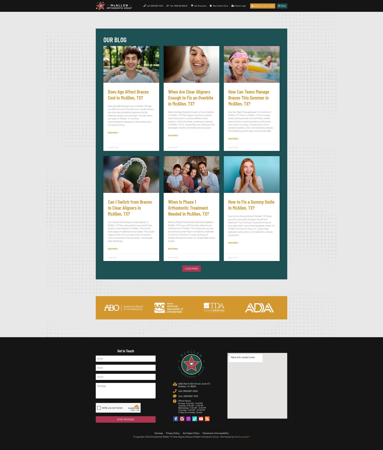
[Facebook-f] (175, 418)
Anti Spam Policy (191, 433)
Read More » (113, 133)
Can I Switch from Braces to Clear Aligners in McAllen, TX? (130, 208)
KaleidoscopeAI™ (242, 437)
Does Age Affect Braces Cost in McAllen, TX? (128, 95)
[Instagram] (188, 418)
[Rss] (207, 418)
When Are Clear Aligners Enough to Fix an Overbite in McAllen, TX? (190, 98)
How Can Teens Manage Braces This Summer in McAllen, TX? (248, 98)
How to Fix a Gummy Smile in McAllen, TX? (251, 205)
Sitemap (158, 433)
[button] (191, 268)
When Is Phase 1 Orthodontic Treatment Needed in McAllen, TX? (188, 208)
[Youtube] (201, 418)
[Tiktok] (194, 418)
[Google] (182, 418)
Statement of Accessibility (216, 433)
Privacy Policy (173, 433)
